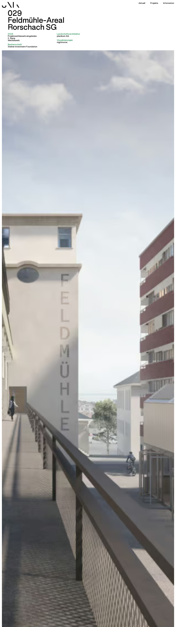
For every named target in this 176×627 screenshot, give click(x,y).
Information (168, 3)
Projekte (154, 3)
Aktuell (142, 3)
